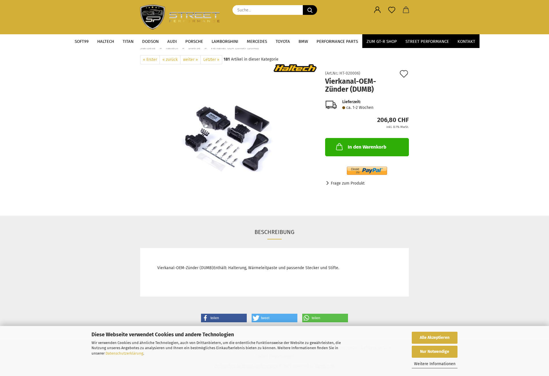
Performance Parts (337, 41)
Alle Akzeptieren (434, 337)
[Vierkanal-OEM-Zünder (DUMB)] (228, 135)
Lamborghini (225, 41)
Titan (128, 41)
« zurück (170, 59)
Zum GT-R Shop (382, 41)
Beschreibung (274, 232)
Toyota (283, 41)
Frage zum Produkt (348, 183)
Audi (172, 41)
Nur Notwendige (434, 351)
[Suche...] (310, 10)
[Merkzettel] (392, 10)
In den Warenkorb (367, 147)
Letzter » (211, 59)
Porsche (194, 41)
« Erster (150, 59)
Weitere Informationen (434, 363)
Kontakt (466, 41)
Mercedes (257, 41)
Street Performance (427, 41)
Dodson (150, 41)
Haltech (105, 41)
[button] (377, 10)
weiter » (190, 59)
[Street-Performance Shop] (182, 17)
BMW (303, 41)
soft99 (82, 41)
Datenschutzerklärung (124, 353)
